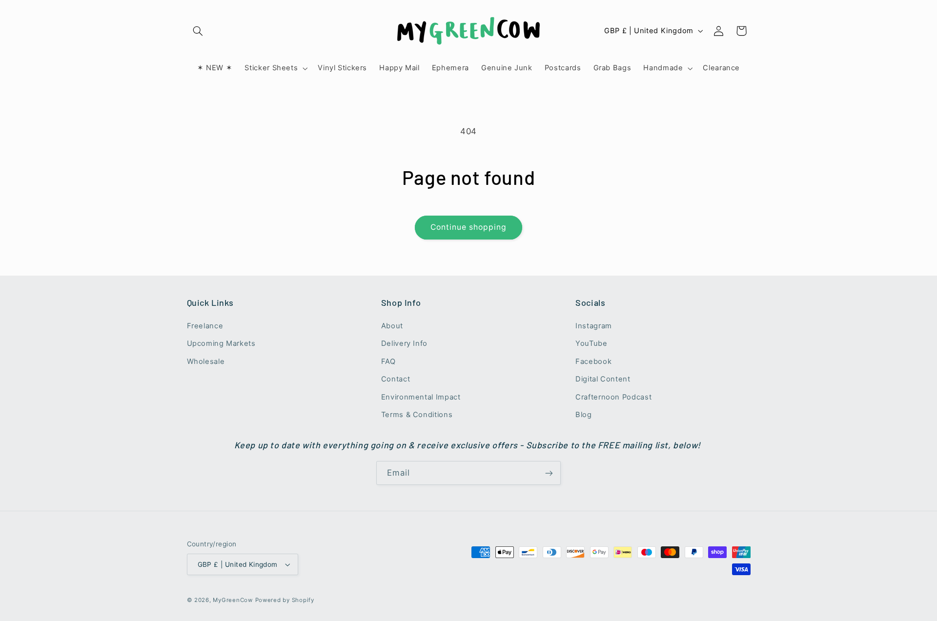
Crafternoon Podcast (613, 397)
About (392, 325)
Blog (583, 414)
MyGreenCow (232, 600)
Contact (395, 379)
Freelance (205, 325)
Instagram (593, 325)
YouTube (591, 343)
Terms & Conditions (416, 414)
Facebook (593, 361)
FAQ (388, 361)
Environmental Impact (421, 397)
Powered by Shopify (284, 600)
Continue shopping (468, 227)
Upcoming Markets (221, 343)
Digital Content (602, 379)
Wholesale (206, 361)
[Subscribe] (549, 473)
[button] (198, 31)
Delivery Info (404, 343)
